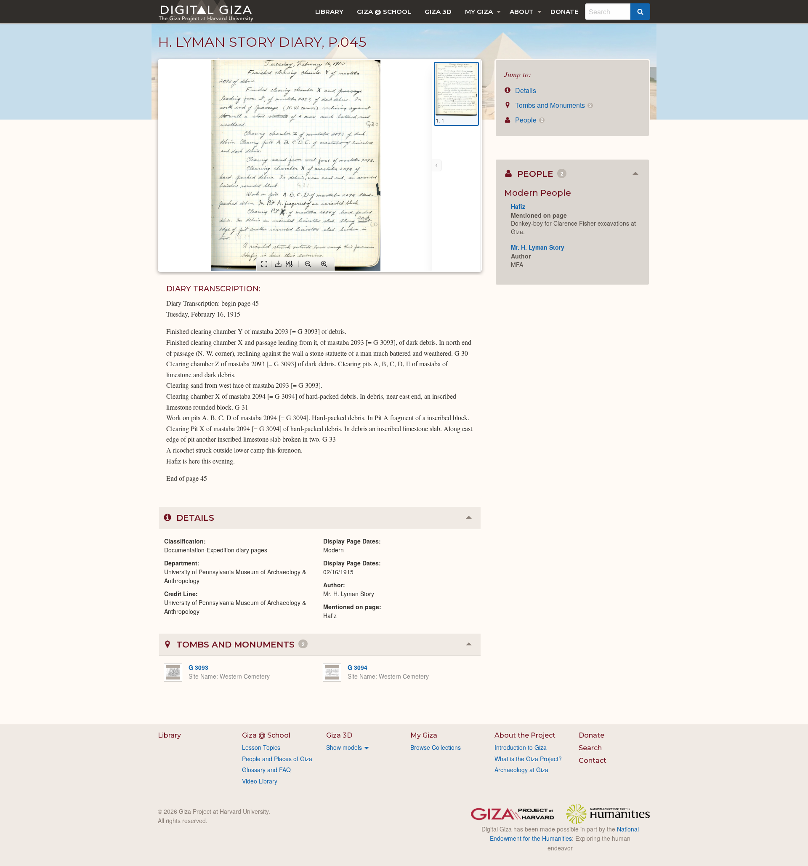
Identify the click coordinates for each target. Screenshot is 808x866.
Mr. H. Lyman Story (537, 247)
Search (590, 748)
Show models (344, 747)
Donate (564, 12)
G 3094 (357, 667)
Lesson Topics (261, 747)
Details (524, 90)
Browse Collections (435, 747)
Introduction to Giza (520, 747)
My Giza (479, 12)
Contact (592, 761)
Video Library (259, 781)
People (528, 120)
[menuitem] (329, 11)
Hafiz (518, 206)
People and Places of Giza (277, 758)
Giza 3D (438, 12)
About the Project (525, 735)
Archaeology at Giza (521, 769)
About (522, 12)
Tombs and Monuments (552, 105)
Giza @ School (384, 12)
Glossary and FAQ (266, 769)
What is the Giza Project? (528, 758)
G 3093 (198, 667)
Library (329, 12)
